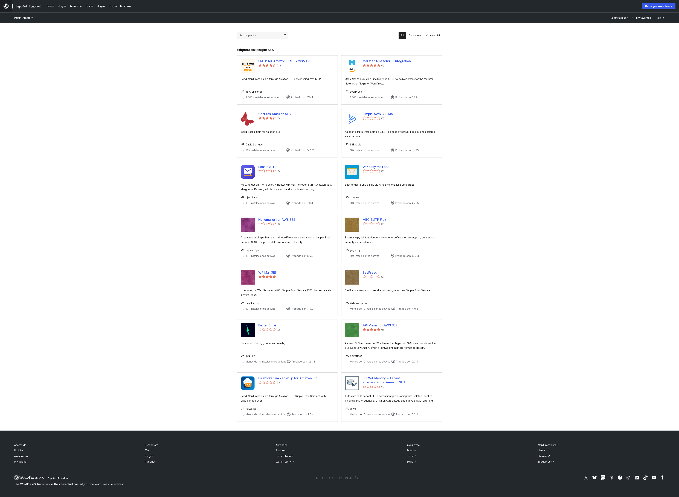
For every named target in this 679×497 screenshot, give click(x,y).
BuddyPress (546, 461)
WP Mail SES (267, 272)
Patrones (150, 461)
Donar (412, 456)
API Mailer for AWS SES (380, 325)
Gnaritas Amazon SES (274, 114)
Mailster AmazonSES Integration (387, 61)
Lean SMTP (266, 167)
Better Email (267, 325)
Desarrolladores (285, 456)
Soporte (281, 450)
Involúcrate (413, 444)
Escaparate (151, 444)
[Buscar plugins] (284, 35)
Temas (149, 450)
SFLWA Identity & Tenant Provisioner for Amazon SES (384, 380)
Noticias (19, 450)
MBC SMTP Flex (374, 219)
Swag (411, 461)
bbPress (544, 456)
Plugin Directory (23, 17)
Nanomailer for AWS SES (276, 219)
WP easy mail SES (376, 167)
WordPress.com (548, 444)
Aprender (281, 444)
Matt (542, 450)
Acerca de (20, 444)
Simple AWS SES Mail (378, 114)
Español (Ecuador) (58, 478)
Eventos (411, 450)
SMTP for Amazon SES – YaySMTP (284, 61)
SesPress (370, 272)
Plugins (149, 456)
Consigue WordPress (658, 6)
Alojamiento (21, 456)
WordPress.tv (285, 461)
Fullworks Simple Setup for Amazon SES (288, 378)
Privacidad (20, 461)
